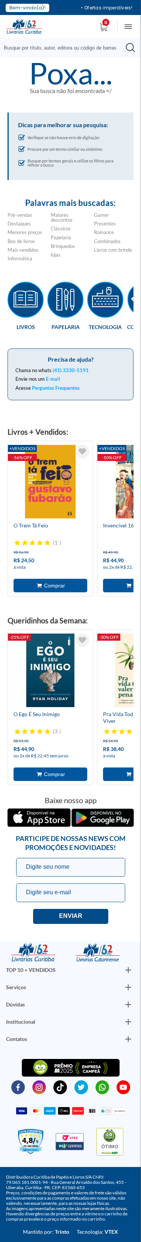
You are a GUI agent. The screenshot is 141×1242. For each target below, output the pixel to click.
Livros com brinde (113, 250)
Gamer (101, 215)
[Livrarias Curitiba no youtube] (123, 1086)
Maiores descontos (62, 217)
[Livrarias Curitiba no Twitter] (81, 1086)
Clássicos (61, 228)
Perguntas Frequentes (56, 388)
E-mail (53, 379)
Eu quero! (70, 916)
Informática (20, 258)
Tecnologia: (97, 1231)
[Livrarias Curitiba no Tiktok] (60, 1086)
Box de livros (21, 241)
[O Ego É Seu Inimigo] (50, 671)
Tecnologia (105, 327)
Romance (104, 232)
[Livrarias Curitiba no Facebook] (18, 1086)
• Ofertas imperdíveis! (106, 8)
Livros (26, 327)
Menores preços (25, 232)
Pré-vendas (20, 215)
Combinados (107, 241)
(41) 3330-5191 (71, 370)
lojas (56, 255)
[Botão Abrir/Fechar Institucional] (128, 970)
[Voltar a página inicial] (24, 26)
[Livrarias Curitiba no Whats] (102, 1086)
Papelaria (61, 237)
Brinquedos (63, 246)
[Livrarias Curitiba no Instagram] (39, 1086)
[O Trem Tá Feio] (50, 483)
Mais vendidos (23, 250)
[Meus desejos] (82, 451)
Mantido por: (46, 1231)
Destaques (19, 224)
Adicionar (50, 585)
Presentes (105, 224)
